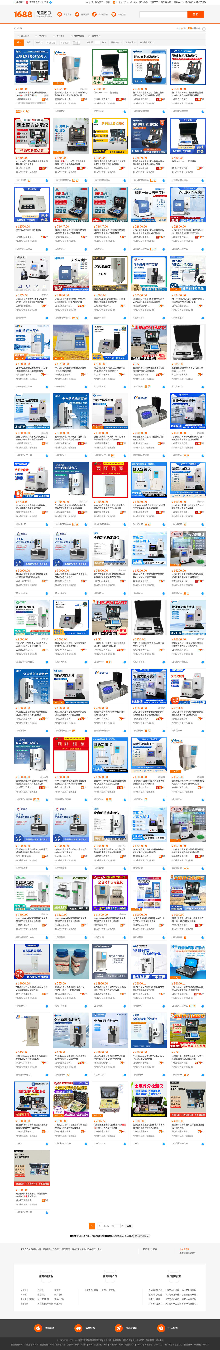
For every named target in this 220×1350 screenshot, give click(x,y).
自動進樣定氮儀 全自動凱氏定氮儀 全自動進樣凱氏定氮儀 (71, 575)
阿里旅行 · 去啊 (101, 1345)
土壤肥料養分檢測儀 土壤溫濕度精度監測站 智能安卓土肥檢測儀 (31, 1126)
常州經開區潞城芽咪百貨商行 (64, 237)
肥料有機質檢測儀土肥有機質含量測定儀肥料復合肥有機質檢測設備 (187, 94)
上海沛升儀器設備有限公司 (103, 1132)
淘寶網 (70, 1345)
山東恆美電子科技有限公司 (64, 306)
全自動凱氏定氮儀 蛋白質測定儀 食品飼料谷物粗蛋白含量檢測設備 (110, 988)
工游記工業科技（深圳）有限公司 (25, 650)
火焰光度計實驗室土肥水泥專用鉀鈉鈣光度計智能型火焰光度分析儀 (148, 231)
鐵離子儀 (24, 1304)
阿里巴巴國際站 (31, 1345)
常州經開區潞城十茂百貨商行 (103, 237)
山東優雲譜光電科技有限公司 (142, 99)
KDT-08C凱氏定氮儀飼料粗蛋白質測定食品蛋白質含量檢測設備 (31, 1057)
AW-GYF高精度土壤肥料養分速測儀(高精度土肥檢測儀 (70, 369)
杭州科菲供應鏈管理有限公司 (142, 512)
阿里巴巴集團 (17, 1345)
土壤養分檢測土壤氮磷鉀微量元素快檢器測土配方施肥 (31, 94)
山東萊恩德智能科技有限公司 (25, 443)
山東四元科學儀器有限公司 (103, 581)
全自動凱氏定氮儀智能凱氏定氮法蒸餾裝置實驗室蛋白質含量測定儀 (70, 507)
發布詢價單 (184, 1249)
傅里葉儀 (58, 1304)
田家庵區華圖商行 (173, 1304)
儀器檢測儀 (31, 103)
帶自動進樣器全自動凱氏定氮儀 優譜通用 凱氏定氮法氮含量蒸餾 (31, 575)
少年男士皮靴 (154, 1299)
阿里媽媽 (113, 1345)
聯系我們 (150, 1340)
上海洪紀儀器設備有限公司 (181, 306)
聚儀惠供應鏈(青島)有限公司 (25, 168)
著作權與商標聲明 (94, 1340)
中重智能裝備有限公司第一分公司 (142, 375)
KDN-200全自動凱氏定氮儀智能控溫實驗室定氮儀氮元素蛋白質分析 (109, 507)
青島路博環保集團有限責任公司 (103, 994)
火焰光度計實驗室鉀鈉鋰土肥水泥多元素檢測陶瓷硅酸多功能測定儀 (70, 300)
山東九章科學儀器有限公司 (181, 99)
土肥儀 (154, 1249)
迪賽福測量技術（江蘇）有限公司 (103, 925)
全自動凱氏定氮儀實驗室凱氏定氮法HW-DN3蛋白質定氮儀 (148, 1057)
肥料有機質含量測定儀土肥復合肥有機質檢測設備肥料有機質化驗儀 (148, 94)
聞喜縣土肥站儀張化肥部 (112, 1290)
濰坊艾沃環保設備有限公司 (181, 1132)
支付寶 (168, 1345)
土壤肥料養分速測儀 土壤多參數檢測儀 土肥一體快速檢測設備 (148, 369)
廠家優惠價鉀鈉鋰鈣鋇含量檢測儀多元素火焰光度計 (148, 438)
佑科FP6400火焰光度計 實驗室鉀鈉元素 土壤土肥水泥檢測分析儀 (188, 300)
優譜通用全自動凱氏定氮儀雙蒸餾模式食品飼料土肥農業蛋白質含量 (148, 300)
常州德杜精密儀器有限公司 (103, 99)
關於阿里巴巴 (138, 1340)
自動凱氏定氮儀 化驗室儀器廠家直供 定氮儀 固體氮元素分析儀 (31, 988)
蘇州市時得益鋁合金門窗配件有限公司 (198, 1304)
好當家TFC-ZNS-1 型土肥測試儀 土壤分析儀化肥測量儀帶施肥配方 (71, 1126)
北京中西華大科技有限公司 (181, 375)
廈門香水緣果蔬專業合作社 (194, 1299)
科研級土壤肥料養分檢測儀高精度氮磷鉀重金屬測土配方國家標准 (70, 231)
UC (161, 1345)
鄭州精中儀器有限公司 (142, 581)
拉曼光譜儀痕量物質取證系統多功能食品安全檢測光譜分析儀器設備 (187, 988)
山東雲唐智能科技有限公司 (181, 443)
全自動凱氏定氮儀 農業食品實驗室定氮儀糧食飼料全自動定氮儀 (70, 1057)
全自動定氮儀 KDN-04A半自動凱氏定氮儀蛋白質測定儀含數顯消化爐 (71, 94)
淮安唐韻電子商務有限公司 (160, 1290)
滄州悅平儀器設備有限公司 (25, 512)
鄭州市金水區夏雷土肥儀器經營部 (99, 1290)
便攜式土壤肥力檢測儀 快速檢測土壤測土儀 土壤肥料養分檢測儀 (187, 919)
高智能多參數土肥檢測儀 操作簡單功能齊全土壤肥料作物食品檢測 (109, 163)
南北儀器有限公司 (23, 375)
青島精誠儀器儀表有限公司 (103, 168)
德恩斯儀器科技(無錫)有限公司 (64, 925)
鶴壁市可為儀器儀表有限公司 (25, 994)
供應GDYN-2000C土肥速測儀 (28, 230)
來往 (175, 1345)
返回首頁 (129, 1236)
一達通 (197, 1345)
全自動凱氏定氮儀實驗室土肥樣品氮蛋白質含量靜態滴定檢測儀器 (70, 438)
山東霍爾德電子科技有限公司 (103, 443)
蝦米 (121, 1345)
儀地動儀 (41, 1295)
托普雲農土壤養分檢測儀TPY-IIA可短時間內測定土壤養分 (110, 1126)
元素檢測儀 (41, 103)
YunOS (140, 1345)
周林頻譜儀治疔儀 (45, 1304)
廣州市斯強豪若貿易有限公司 (194, 1290)
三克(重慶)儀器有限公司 (103, 306)
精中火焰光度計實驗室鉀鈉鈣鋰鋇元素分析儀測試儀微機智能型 (148, 575)
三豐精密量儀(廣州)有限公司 (25, 306)
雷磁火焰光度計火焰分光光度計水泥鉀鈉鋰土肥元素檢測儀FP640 (109, 369)
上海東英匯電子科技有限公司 (25, 1132)
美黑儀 (23, 1295)
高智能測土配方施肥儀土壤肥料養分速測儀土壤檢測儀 (31, 1195)
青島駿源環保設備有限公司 (64, 168)
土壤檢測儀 (21, 103)
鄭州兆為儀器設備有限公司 (64, 375)
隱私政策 (127, 1340)
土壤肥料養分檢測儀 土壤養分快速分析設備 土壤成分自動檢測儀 (187, 1057)
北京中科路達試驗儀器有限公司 (103, 375)
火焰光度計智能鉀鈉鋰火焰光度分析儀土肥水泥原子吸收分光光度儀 (187, 231)
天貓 (77, 1345)
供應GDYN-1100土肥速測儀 (106, 93)
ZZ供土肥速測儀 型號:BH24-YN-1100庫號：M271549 (187, 369)
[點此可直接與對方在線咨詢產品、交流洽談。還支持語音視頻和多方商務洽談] (125, 111)
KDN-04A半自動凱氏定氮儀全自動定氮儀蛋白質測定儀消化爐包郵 (32, 644)
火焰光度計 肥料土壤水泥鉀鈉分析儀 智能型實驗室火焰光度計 (187, 507)
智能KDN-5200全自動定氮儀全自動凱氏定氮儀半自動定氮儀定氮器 (149, 507)
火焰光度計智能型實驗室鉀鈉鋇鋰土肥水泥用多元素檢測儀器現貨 (31, 507)
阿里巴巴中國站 (47, 1345)
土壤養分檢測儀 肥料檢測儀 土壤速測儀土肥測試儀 (188, 1126)
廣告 (46, 96)
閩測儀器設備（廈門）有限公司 (64, 99)
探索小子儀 (59, 1299)
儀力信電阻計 (43, 1299)
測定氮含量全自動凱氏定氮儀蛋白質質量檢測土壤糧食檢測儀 (148, 988)
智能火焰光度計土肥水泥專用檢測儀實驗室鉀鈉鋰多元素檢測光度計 (31, 438)
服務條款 (117, 1340)
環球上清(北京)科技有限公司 (142, 306)
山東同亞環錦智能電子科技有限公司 (25, 99)
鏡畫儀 (57, 1290)
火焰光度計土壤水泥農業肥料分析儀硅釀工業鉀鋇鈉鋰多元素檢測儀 (187, 575)
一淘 (90, 1345)
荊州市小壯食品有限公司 (159, 1304)
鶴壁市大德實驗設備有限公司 (103, 512)
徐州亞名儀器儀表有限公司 (64, 1132)
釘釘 (180, 1345)
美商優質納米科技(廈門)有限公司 (196, 1295)
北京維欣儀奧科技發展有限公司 (64, 994)
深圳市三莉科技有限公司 (142, 443)
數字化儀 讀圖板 (28, 1299)
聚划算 (84, 1345)
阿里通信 (148, 1345)
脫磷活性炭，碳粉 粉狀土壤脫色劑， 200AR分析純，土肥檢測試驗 (70, 988)
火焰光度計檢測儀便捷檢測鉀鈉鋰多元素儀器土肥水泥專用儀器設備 (187, 438)
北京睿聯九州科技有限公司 (177, 1295)
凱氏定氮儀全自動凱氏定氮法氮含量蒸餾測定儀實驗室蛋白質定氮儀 (109, 575)
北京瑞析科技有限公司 (64, 581)
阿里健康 (188, 1345)
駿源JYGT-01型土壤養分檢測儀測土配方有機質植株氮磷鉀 (70, 163)
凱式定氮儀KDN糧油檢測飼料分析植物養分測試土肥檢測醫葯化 (109, 300)
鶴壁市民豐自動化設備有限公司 (142, 994)
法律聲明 (107, 1340)
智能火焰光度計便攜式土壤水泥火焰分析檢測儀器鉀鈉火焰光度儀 (109, 438)
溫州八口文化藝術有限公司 (160, 1295)
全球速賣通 (60, 1345)
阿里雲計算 (130, 1345)
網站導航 (159, 1340)
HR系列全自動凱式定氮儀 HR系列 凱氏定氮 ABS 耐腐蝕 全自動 (148, 919)
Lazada (205, 1345)
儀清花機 (58, 1295)
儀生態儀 (24, 1290)
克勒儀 (40, 1290)
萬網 (156, 1345)
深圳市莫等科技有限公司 (142, 925)
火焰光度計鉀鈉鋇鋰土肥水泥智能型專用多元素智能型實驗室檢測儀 (31, 300)
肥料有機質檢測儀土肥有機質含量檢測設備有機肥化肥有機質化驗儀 (148, 163)
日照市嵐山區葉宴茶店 (175, 1290)
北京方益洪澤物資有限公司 (177, 1299)
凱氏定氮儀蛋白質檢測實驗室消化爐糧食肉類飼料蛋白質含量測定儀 (109, 1057)
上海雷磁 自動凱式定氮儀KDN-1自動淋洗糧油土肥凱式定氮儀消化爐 (32, 369)
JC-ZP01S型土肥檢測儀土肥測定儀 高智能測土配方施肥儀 (32, 163)
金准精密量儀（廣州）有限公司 (181, 581)
